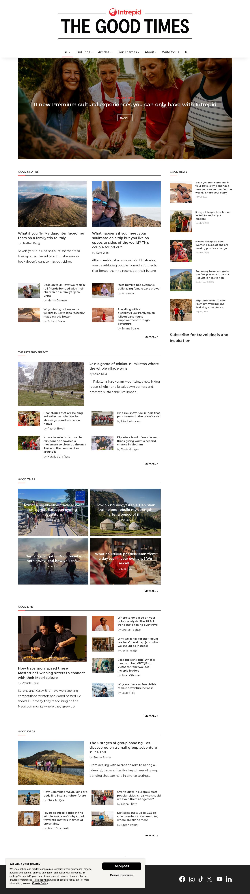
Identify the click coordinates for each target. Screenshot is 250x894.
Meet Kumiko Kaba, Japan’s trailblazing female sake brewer (139, 286)
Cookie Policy (40, 883)
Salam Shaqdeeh (58, 828)
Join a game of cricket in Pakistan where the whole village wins (124, 366)
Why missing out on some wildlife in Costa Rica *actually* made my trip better (64, 313)
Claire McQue (56, 800)
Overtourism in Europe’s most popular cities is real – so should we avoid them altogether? (139, 795)
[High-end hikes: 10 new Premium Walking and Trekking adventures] (181, 310)
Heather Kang (31, 243)
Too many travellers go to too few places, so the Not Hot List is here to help (212, 274)
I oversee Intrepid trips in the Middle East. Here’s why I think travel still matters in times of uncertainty (64, 818)
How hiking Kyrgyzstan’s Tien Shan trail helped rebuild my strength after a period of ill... (125, 509)
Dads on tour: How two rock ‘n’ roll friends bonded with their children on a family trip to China (64, 290)
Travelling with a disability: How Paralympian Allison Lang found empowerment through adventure (136, 316)
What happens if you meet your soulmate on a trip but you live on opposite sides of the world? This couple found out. (120, 240)
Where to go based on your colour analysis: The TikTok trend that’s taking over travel (138, 621)
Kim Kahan (128, 293)
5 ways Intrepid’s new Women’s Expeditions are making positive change (211, 245)
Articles (103, 52)
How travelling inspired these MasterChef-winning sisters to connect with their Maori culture (51, 673)
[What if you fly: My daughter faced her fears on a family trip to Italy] (52, 204)
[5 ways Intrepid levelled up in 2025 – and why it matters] (181, 221)
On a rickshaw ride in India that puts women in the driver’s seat (138, 414)
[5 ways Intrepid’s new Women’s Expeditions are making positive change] (181, 251)
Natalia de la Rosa (58, 456)
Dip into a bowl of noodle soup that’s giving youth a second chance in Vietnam (138, 441)
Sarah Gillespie (131, 675)
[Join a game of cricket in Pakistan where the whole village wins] (51, 384)
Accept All (122, 866)
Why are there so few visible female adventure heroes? (137, 686)
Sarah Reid (100, 374)
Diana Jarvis (125, 519)
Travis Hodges (130, 449)
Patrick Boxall (56, 428)
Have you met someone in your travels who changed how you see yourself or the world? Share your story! (213, 187)
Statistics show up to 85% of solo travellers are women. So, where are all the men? (137, 816)
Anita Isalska (129, 650)
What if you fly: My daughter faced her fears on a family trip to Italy (51, 235)
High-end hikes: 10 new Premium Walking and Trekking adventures (210, 304)
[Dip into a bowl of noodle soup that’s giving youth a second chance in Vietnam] (102, 443)
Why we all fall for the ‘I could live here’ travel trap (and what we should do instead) (138, 642)
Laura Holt (53, 566)
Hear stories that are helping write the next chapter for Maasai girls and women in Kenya (63, 418)
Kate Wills (102, 252)
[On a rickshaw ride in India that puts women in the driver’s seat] (102, 418)
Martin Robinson (57, 300)
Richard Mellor (56, 321)
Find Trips (83, 52)
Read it (125, 117)
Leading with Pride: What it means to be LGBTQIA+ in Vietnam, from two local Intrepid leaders (136, 665)
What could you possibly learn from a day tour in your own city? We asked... (125, 558)
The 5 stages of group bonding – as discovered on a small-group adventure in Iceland (123, 747)
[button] (25, 108)
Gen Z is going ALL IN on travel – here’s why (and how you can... (53, 558)
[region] (75, 873)
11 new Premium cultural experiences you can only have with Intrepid (125, 104)
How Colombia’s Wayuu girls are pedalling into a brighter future (65, 793)
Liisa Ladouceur (131, 421)
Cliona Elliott (129, 804)
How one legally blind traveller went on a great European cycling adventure (53, 509)
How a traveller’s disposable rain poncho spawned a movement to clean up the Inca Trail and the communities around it (65, 444)
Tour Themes (127, 52)
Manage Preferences (121, 875)
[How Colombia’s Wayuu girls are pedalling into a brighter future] (29, 797)
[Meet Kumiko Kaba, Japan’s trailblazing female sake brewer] (103, 290)
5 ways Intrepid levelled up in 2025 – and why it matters (212, 215)
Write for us (170, 52)
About (149, 52)
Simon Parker (129, 825)
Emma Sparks (130, 328)
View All (150, 336)
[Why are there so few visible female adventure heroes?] (103, 690)
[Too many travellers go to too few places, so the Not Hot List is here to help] (181, 280)
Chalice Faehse (131, 629)
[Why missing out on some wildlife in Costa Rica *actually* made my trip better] (29, 315)
